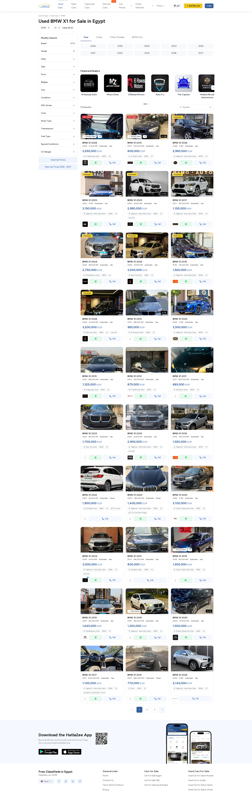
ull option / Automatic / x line (94, 693)
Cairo (132, 688)
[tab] (85, 37)
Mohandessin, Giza (92, 275)
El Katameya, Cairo (92, 156)
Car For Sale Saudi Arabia (156, 785)
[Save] (119, 117)
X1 (109, 156)
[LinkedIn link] (73, 781)
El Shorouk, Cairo (137, 332)
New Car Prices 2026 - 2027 (58, 167)
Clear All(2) (67, 28)
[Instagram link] (80, 781)
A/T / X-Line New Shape (137, 513)
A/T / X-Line (115, 508)
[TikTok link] (66, 781)
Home (105, 775)
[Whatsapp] (95, 162)
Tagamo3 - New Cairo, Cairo (141, 214)
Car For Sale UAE (152, 780)
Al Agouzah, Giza (92, 390)
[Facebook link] (59, 781)
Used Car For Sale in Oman (200, 789)
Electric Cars (109, 5)
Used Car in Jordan (197, 780)
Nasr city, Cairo (136, 275)
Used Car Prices (58, 160)
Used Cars (60, 6)
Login (209, 6)
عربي (178, 5)
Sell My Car (194, 6)
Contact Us (108, 780)
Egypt (46, 781)
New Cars (73, 6)
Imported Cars (89, 6)
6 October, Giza (91, 508)
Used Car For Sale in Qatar (200, 785)
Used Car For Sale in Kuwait (201, 775)
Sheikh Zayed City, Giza (185, 570)
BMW (104, 156)
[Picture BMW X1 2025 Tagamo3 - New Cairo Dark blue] (192, 302)
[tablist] (147, 37)
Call (114, 162)
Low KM (131, 218)
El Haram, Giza (136, 156)
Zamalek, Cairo (136, 570)
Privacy (106, 789)
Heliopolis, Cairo (182, 390)
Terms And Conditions (113, 785)
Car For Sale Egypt (153, 775)
